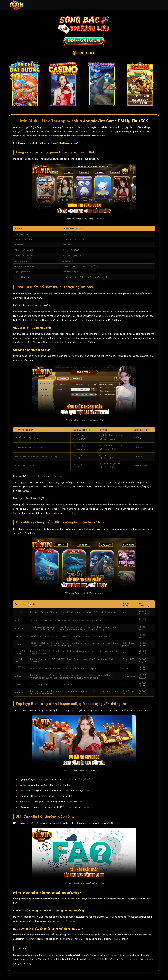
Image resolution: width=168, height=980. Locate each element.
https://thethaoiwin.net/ (64, 142)
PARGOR (114, 311)
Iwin (15, 127)
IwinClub (18, 293)
